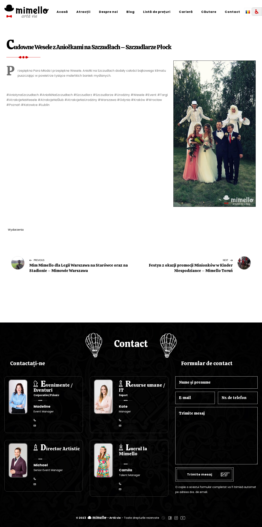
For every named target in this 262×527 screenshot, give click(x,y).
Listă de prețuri (157, 12)
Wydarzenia (16, 230)
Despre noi (108, 12)
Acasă (62, 12)
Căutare (208, 12)
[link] (163, 518)
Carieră (186, 12)
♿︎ (257, 11)
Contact (232, 12)
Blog (130, 12)
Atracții (83, 12)
